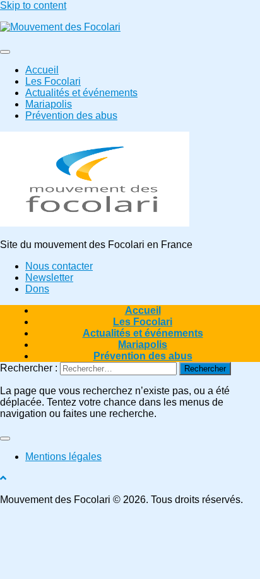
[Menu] (5, 52)
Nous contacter (59, 266)
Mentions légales (63, 456)
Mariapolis (48, 104)
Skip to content (33, 5)
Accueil (42, 70)
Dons (37, 288)
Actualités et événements (81, 92)
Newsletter (49, 277)
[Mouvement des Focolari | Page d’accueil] (60, 27)
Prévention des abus (71, 115)
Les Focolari (53, 81)
